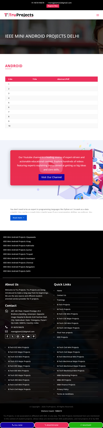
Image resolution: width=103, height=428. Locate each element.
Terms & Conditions (65, 394)
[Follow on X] (12, 336)
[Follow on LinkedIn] (23, 336)
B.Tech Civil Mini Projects (18, 384)
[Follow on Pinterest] (34, 336)
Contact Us (61, 295)
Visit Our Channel (51, 177)
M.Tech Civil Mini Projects (68, 347)
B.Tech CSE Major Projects (68, 318)
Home (59, 290)
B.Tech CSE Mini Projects (67, 314)
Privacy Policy (62, 389)
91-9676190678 (17, 327)
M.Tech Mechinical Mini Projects (70, 370)
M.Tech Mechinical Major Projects (71, 366)
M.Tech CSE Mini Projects (67, 323)
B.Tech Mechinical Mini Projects (70, 356)
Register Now (52, 425)
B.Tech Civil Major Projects (19, 389)
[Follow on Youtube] (28, 336)
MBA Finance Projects (66, 384)
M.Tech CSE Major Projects (68, 328)
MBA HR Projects (64, 380)
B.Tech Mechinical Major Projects (71, 361)
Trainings (61, 300)
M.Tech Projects (63, 309)
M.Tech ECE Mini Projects (19, 356)
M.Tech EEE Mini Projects (18, 380)
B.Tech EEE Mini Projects (18, 370)
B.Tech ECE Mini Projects (18, 347)
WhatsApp (87, 425)
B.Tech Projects (63, 304)
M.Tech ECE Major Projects (19, 361)
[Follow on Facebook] (7, 336)
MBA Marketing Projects (67, 375)
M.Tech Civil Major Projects (68, 352)
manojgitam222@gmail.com (22, 331)
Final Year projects (65, 332)
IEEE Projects (62, 337)
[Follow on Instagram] (18, 336)
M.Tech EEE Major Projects (19, 375)
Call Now (18, 425)
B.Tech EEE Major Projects (19, 366)
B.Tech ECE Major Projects (19, 352)
